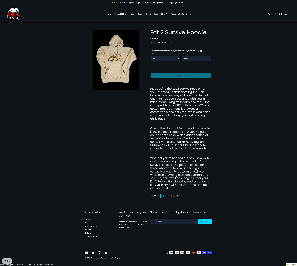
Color (184, 54)
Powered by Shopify (113, 258)
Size (152, 54)
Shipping (153, 42)
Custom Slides (91, 226)
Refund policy (90, 233)
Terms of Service (92, 236)
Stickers (88, 229)
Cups (87, 223)
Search (88, 219)
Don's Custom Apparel (98, 258)
